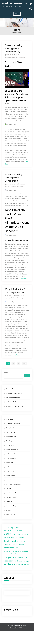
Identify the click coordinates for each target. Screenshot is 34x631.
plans (19, 57)
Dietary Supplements (12, 428)
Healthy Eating (20, 295)
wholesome (9, 564)
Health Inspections (11, 454)
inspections (7, 544)
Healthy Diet (9, 462)
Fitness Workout (11, 432)
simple (14, 553)
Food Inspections (11, 436)
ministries (21, 544)
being (7, 57)
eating (19, 534)
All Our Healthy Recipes (13, 402)
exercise (25, 534)
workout (19, 564)
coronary (14, 530)
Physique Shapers (11, 389)
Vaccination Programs (12, 506)
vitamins (21, 561)
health (7, 541)
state (21, 553)
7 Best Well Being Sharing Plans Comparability (14, 48)
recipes (25, 551)
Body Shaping (10, 419)
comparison (13, 186)
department (19, 531)
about (5, 528)
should (10, 553)
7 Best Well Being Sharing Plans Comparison (14, 177)
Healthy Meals (10, 471)
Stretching (9, 501)
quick (19, 551)
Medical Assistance (11, 480)
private (11, 551)
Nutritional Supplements (13, 493)
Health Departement (12, 449)
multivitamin (9, 548)
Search (6, 372)
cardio (16, 528)
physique (6, 551)
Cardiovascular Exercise (13, 423)
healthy (14, 541)
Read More (24, 278)
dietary (7, 534)
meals (14, 544)
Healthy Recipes (10, 475)
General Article (10, 445)
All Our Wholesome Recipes (14, 393)
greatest (22, 538)
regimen (18, 298)
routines (6, 553)
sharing (23, 57)
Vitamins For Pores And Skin (14, 406)
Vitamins (8, 510)
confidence (22, 528)
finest (13, 538)
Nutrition (8, 488)
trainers (25, 557)
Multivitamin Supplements (13, 484)
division (14, 534)
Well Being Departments (13, 397)
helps (25, 541)
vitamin (16, 561)
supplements (11, 557)
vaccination (8, 561)
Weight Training (10, 514)
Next (24, 363)
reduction (12, 298)
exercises (7, 537)
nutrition (17, 548)
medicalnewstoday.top (17, 3)
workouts (26, 564)
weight (22, 298)
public (16, 551)
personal (23, 548)
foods (17, 537)
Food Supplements (11, 441)
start (18, 553)
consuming (7, 531)
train (20, 557)
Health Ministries (20, 55)
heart (21, 541)
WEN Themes (23, 628)
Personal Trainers (11, 497)
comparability (13, 57)
